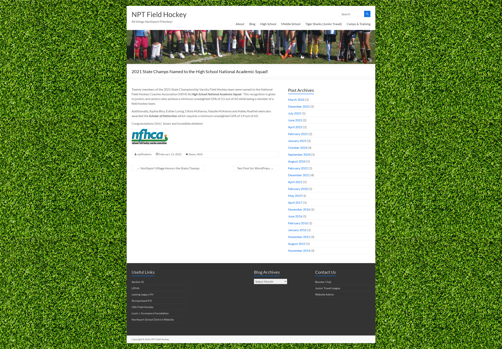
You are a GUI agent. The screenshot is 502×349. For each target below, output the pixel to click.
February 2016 (298, 223)
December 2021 (299, 175)
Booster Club (323, 282)
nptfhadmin (144, 154)
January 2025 (297, 141)
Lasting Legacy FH (142, 294)
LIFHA (135, 288)
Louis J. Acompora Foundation (150, 313)
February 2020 (298, 189)
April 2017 (295, 202)
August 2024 (297, 161)
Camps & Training (358, 24)
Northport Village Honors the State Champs (168, 168)
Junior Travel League (327, 288)
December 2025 (299, 106)
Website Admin (324, 294)
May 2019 (295, 195)
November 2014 (299, 250)
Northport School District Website (153, 319)
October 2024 (297, 147)
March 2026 (296, 99)
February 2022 (298, 168)
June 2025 (295, 120)
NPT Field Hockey (159, 14)
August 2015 (297, 243)
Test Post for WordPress (255, 168)
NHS (200, 154)
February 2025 (298, 134)
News (192, 154)
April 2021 (295, 182)
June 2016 (295, 216)
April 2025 (295, 127)
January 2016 (297, 230)
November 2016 (299, 209)
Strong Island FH (142, 300)
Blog (252, 24)
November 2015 (299, 237)
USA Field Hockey (142, 307)
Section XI (138, 282)
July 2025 (294, 113)
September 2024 (299, 154)
